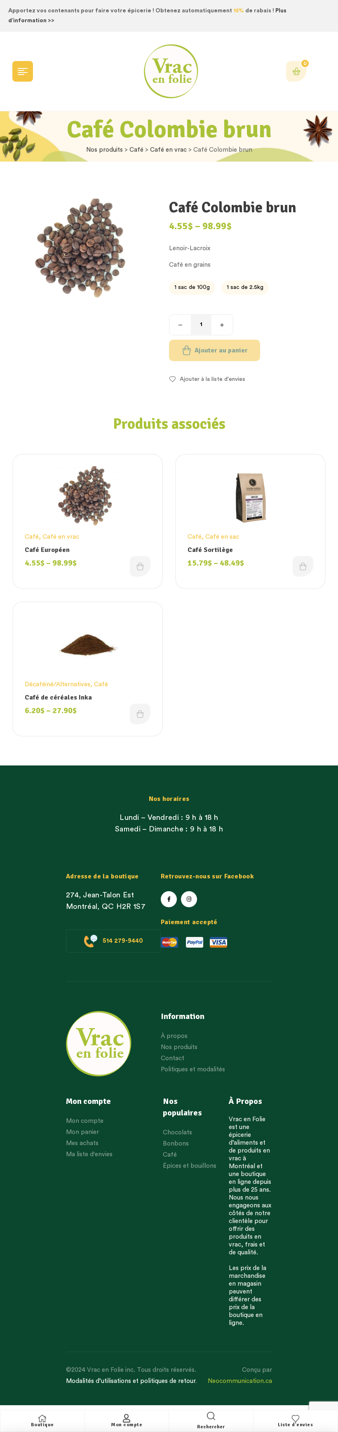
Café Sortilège (210, 550)
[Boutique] (42, 1418)
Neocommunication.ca (240, 1381)
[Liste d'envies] (295, 1418)
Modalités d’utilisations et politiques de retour (130, 1381)
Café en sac (222, 537)
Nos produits (104, 150)
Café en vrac (168, 150)
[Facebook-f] (169, 899)
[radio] (192, 288)
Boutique (42, 1425)
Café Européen (47, 550)
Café (136, 150)
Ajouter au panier (221, 350)
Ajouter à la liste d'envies (212, 379)
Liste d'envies (295, 1425)
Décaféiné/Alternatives (57, 684)
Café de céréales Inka (58, 697)
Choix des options (140, 566)
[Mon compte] (126, 1418)
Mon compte (126, 1425)
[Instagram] (189, 899)
